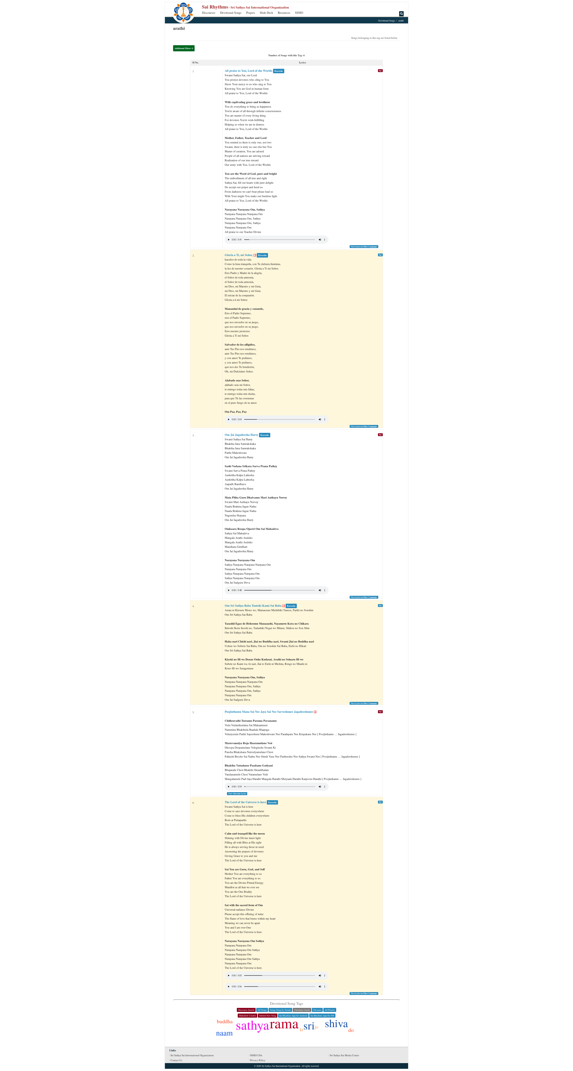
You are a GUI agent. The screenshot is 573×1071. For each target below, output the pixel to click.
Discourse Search (246, 1009)
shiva (336, 1022)
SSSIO (299, 13)
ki (301, 1029)
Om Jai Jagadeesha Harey (247, 435)
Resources (284, 13)
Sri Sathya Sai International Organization (192, 1055)
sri (309, 1025)
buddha (225, 1021)
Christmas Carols (302, 1009)
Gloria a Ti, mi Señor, (246, 255)
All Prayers (330, 1009)
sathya (252, 1024)
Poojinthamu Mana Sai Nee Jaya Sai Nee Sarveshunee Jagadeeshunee (269, 711)
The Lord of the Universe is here (251, 802)
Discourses (208, 13)
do (351, 1029)
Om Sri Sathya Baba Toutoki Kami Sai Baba (260, 605)
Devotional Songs (230, 13)
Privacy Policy (257, 1060)
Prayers (250, 13)
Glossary (317, 1009)
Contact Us (176, 1060)
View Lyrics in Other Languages (364, 246)
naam (224, 1032)
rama (284, 1022)
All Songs (262, 1009)
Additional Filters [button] (183, 48)
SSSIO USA (256, 1055)
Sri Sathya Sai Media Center (344, 1055)
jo (316, 1027)
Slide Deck (266, 13)
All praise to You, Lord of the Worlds (254, 70)
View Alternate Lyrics (237, 793)
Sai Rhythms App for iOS (322, 1015)
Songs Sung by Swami (280, 1009)
